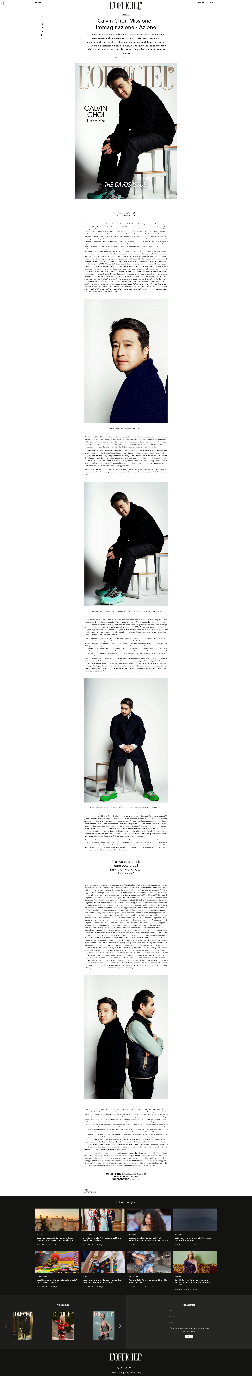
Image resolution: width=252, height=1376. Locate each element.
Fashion (126, 15)
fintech (93, 1192)
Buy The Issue (203, 3)
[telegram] (42, 39)
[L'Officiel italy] (126, 5)
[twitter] (42, 31)
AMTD (86, 1192)
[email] (42, 17)
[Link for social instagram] (126, 1368)
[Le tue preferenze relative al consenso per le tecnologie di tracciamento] (3, 3)
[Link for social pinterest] (130, 1368)
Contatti (114, 1373)
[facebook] (42, 20)
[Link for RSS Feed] (134, 1368)
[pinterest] (42, 24)
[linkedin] (42, 28)
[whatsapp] (42, 35)
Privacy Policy (191, 1331)
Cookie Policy (136, 1373)
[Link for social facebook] (121, 1368)
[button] (120, 1326)
